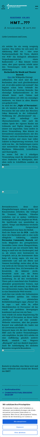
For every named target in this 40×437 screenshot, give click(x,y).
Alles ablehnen (20, 432)
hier (10, 77)
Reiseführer (15, 17)
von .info (26, 17)
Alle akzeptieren (20, 421)
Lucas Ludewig (15, 28)
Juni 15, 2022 (31, 28)
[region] (20, 419)
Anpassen (20, 427)
